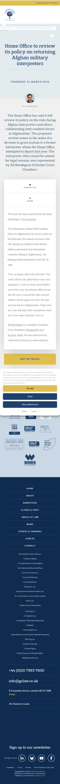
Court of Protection (30, 577)
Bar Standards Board (37, 771)
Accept (30, 388)
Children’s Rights (30, 559)
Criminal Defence (30, 582)
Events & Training (30, 531)
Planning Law (30, 639)
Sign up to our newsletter (30, 747)
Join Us (30, 538)
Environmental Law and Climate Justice (30, 596)
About (30, 495)
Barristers (30, 503)
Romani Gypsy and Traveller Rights (30, 653)
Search (40, 15)
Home (30, 488)
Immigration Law (30, 616)
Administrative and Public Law (30, 554)
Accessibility (10, 767)
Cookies (24, 411)
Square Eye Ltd (39, 775)
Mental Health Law (30, 630)
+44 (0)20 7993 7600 (46, 15)
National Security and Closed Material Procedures (30, 634)
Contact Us (30, 188)
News (30, 524)
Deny (30, 396)
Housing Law (30, 611)
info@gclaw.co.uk (23, 681)
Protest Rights (30, 648)
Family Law (30, 601)
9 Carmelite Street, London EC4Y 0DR (30, 692)
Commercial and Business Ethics (30, 568)
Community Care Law (30, 573)
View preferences (30, 404)
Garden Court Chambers (9, 15)
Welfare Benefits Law (30, 658)
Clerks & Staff (30, 510)
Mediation (30, 625)
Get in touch (30, 359)
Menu (53, 15)
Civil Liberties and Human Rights (30, 563)
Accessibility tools (47, 3)
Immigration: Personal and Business (30, 620)
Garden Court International (30, 605)
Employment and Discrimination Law (30, 591)
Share (30, 201)
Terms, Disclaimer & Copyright (44, 767)
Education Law (30, 587)
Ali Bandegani (15, 324)
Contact (30, 545)
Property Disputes (30, 644)
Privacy (34, 411)
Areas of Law (30, 517)
